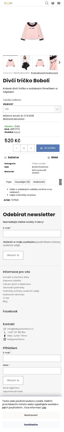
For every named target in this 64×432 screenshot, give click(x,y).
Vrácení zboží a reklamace (17, 284)
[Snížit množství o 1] (16, 148)
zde (44, 407)
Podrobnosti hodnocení (44, 73)
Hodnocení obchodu (13, 294)
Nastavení (31, 415)
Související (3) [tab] (22, 181)
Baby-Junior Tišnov (17, 335)
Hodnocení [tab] (39, 181)
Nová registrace (11, 388)
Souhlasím (31, 424)
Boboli (17, 132)
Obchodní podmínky (13, 287)
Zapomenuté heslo (13, 391)
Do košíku (50, 148)
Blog (5, 301)
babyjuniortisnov (16, 339)
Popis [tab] (9, 181)
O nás (6, 297)
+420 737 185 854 (16, 332)
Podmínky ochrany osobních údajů (21, 290)
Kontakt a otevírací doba (16, 277)
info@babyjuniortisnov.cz (20, 328)
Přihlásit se (13, 255)
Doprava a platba (12, 280)
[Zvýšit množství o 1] (31, 148)
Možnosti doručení (13, 118)
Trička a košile (39, 163)
